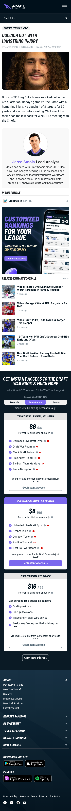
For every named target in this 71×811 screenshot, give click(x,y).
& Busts (18, 698)
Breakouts (8, 698)
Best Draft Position (13, 703)
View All (65, 278)
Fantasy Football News (16, 28)
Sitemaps (24, 796)
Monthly (14, 402)
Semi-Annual (35, 402)
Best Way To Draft (12, 689)
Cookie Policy (53, 796)
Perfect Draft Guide (13, 684)
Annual (56, 402)
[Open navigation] (64, 6)
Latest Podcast (11, 708)
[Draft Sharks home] (14, 6)
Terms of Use (37, 796)
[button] (48, 441)
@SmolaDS (27, 47)
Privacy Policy (10, 796)
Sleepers (7, 694)
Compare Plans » (35, 657)
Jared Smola (11, 47)
